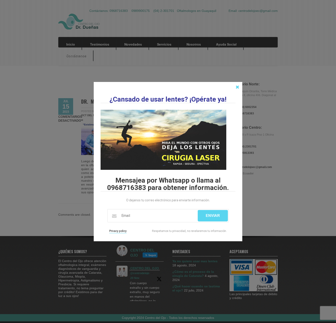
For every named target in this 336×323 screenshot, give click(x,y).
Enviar (213, 216)
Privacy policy (118, 231)
